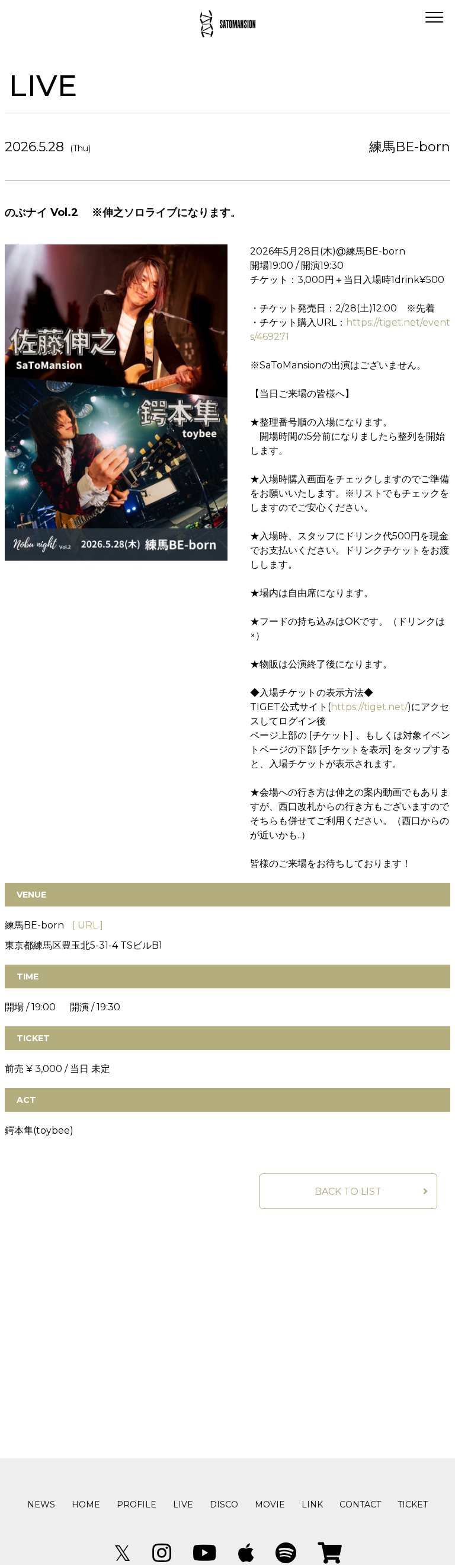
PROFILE (136, 1504)
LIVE (183, 1504)
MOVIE (270, 1504)
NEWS (41, 1504)
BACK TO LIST (348, 1191)
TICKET (413, 1504)
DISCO (224, 1504)
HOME (86, 1504)
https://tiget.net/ (369, 706)
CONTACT (360, 1504)
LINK (312, 1504)
